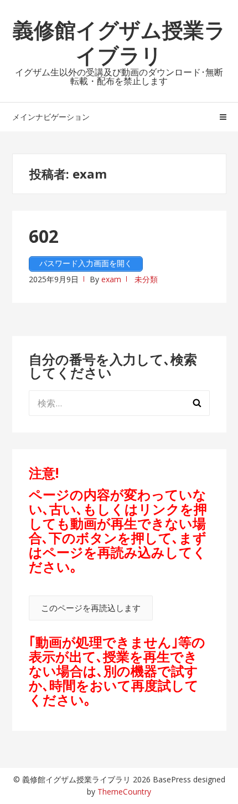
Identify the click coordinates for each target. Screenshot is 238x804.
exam (111, 279)
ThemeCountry (124, 791)
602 (44, 236)
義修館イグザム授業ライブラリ (119, 42)
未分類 (146, 279)
